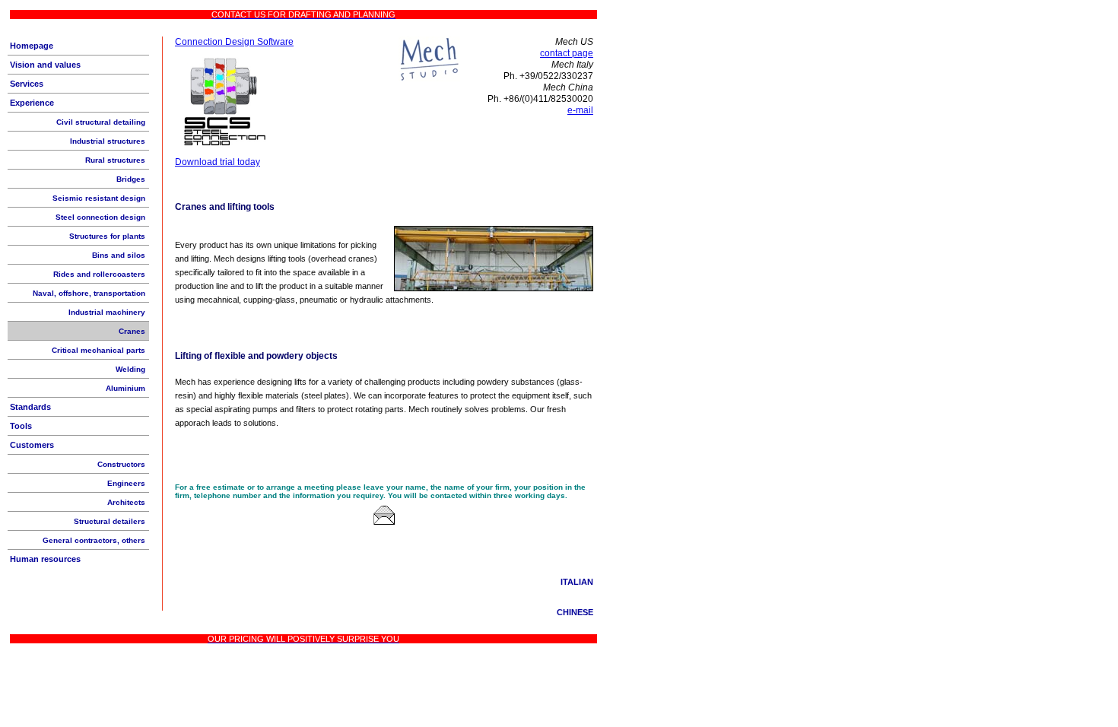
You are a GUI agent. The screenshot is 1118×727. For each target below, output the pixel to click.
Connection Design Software (234, 42)
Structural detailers (109, 521)
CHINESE (575, 612)
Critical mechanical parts (98, 350)
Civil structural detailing (100, 122)
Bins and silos (118, 255)
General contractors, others (94, 540)
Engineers (126, 483)
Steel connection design (100, 217)
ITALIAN (577, 581)
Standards (30, 406)
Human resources (45, 559)
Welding (130, 369)
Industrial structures (107, 141)
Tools (21, 425)
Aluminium (125, 388)
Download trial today (217, 162)
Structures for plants (107, 236)
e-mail (580, 110)
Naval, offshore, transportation (89, 293)
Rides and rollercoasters (99, 274)
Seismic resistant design (98, 198)
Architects (126, 502)
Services (26, 83)
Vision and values (45, 64)
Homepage (31, 45)
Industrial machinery (106, 312)
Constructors (121, 464)
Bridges (130, 179)
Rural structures (115, 160)
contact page (566, 53)
